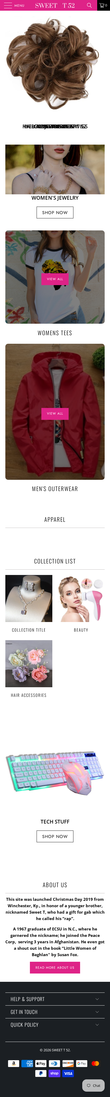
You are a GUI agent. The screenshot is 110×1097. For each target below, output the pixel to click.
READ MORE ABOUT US (55, 967)
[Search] (91, 5)
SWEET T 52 (61, 1050)
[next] (99, 75)
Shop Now (55, 213)
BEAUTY (81, 603)
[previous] (10, 75)
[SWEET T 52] (55, 5)
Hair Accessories (28, 668)
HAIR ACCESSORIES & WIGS (55, 75)
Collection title (28, 603)
